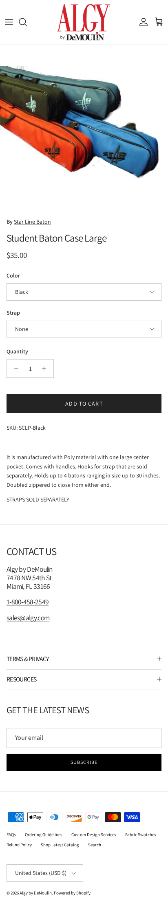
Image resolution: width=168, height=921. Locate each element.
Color (13, 275)
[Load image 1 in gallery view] (84, 129)
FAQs (11, 834)
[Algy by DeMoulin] (84, 22)
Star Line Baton (32, 221)
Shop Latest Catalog (60, 845)
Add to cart (83, 403)
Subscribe (84, 762)
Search (94, 845)
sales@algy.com (28, 617)
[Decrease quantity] (14, 368)
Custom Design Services (93, 834)
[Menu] (9, 22)
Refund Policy (19, 845)
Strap (13, 312)
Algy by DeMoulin (36, 893)
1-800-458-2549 (28, 601)
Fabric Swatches (140, 834)
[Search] (27, 22)
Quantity (17, 351)
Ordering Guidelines (43, 834)
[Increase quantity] (46, 368)
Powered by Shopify (72, 893)
